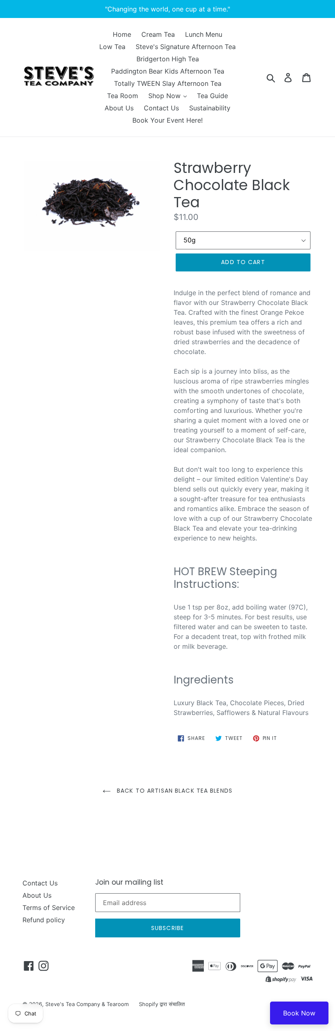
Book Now (299, 1013)
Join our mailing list (129, 882)
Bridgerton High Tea (167, 59)
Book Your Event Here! (167, 120)
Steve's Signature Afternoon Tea (186, 47)
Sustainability (209, 108)
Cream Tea (158, 34)
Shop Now (165, 96)
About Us (119, 108)
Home (122, 34)
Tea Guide (212, 96)
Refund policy (43, 920)
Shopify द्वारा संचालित (162, 1004)
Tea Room (122, 96)
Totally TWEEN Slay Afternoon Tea (167, 83)
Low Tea (112, 47)
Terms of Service (48, 907)
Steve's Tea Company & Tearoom (87, 1004)
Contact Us (161, 108)
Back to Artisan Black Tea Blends (173, 791)
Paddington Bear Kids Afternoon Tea (167, 71)
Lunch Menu (203, 34)
